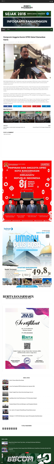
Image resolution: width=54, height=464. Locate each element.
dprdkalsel (31, 42)
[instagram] (52, 1)
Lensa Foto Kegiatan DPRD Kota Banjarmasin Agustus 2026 (22, 386)
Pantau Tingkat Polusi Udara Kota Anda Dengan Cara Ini (21, 392)
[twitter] (50, 1)
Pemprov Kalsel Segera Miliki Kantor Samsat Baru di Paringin (11, 119)
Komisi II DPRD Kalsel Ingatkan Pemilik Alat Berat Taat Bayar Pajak (26, 118)
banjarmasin (21, 42)
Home (3, 29)
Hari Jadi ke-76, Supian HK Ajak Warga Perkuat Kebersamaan (22, 410)
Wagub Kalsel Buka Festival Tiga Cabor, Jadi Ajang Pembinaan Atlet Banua (24, 442)
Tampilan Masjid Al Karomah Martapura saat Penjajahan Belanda (23, 404)
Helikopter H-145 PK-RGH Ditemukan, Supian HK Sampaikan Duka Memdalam (25, 416)
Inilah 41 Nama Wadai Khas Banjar (16, 380)
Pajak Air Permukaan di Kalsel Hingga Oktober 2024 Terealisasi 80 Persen (42, 118)
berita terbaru (26, 42)
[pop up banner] (27, 463)
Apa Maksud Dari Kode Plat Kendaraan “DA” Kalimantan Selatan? (23, 398)
